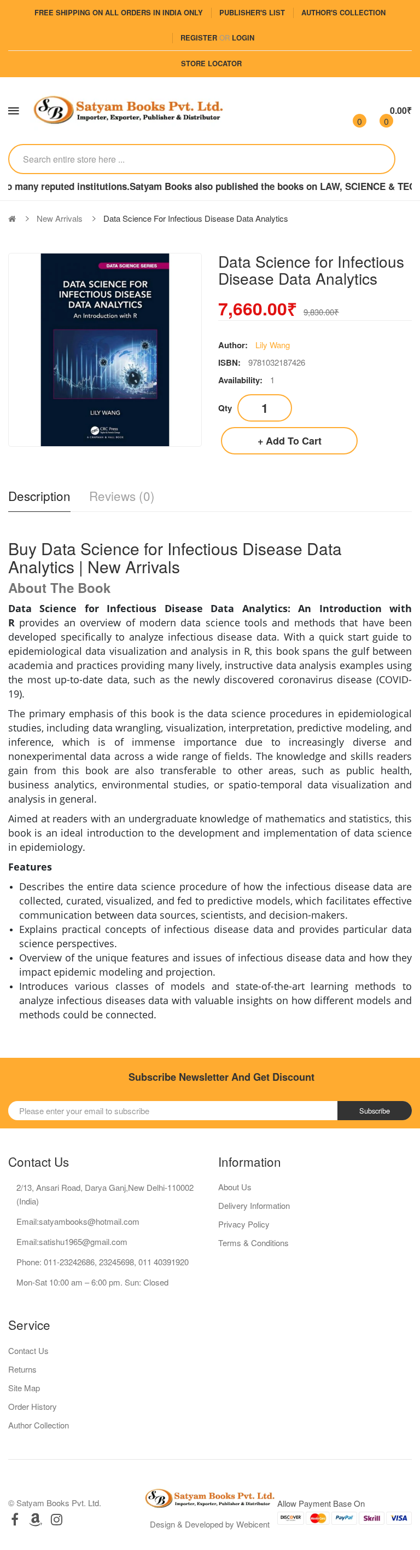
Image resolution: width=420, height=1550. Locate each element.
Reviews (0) (122, 495)
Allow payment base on (321, 1503)
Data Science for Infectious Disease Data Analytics (195, 218)
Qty (225, 408)
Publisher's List (252, 12)
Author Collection (38, 1425)
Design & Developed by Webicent (210, 1524)
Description (39, 495)
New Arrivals (60, 218)
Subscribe (374, 1110)
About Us (235, 1186)
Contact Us (28, 1350)
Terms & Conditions (253, 1242)
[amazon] (35, 1519)
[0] (350, 111)
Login (243, 37)
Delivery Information (254, 1205)
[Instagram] (56, 1519)
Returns (22, 1369)
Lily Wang (272, 344)
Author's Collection (343, 12)
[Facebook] (14, 1519)
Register (198, 37)
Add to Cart (294, 441)
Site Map (24, 1387)
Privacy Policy (244, 1224)
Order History (32, 1406)
